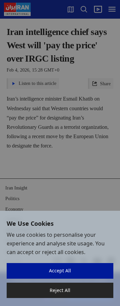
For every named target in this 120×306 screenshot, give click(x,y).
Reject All (60, 290)
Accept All (60, 270)
